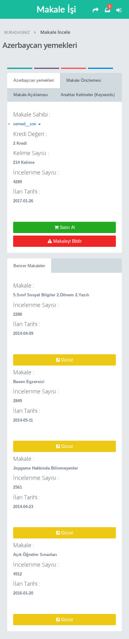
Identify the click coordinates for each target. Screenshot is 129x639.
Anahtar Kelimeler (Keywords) (88, 94)
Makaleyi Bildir (67, 241)
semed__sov (25, 124)
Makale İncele (55, 32)
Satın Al (67, 227)
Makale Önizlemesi (83, 80)
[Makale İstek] (96, 10)
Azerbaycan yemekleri (33, 80)
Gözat (66, 359)
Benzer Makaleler (29, 265)
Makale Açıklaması (30, 94)
